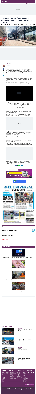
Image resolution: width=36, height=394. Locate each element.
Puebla (18, 374)
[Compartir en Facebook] (3, 69)
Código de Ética (14, 388)
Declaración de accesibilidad (18, 389)
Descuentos (25, 380)
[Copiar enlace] (3, 75)
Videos (7, 373)
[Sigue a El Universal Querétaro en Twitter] (30, 372)
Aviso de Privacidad (18, 385)
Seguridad (3, 373)
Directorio (5, 388)
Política (3, 375)
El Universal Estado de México (20, 377)
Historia (31, 388)
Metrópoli (7, 63)
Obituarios (25, 379)
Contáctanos (9, 388)
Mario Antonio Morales (6, 234)
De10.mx (24, 373)
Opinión (4, 227)
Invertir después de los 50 (7, 235)
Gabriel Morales (5, 239)
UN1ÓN (24, 376)
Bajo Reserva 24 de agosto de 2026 (9, 230)
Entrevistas (12, 372)
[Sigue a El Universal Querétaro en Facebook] (29, 372)
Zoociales (11, 377)
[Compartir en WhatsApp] (3, 72)
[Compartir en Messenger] (3, 73)
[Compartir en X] (3, 70)
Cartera (3, 376)
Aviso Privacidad (27, 388)
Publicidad (22, 388)
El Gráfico (24, 372)
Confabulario (25, 377)
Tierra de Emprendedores (12, 376)
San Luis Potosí (19, 372)
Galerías (7, 372)
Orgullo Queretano (13, 374)
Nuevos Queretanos (13, 378)
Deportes (3, 379)
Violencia (18, 388)
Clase (24, 374)
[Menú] (34, 1)
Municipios (3, 378)
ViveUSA (24, 375)
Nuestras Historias (13, 373)
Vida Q (3, 381)
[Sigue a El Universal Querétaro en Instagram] (32, 372)
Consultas (24, 381)
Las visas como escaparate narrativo (9, 240)
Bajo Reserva (4, 228)
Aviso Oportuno (25, 378)
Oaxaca (18, 373)
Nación (3, 374)
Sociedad (3, 372)
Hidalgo (18, 375)
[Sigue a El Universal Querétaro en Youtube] (33, 372)
